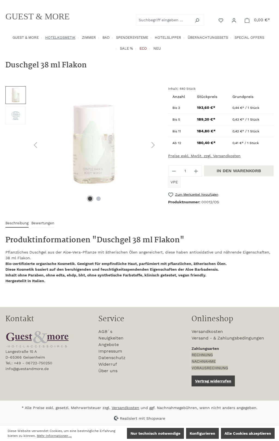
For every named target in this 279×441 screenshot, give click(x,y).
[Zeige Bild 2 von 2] (98, 198)
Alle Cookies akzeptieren (248, 433)
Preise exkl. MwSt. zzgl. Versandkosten (204, 156)
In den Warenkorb (239, 170)
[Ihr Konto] (234, 19)
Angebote (108, 344)
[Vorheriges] (35, 145)
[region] (81, 145)
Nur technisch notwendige (155, 433)
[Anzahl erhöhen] (196, 171)
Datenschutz (112, 357)
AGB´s (105, 331)
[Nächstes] (153, 145)
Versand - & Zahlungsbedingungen (228, 338)
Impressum (110, 351)
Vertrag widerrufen (213, 381)
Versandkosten (207, 331)
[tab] (17, 223)
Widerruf (107, 364)
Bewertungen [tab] (42, 223)
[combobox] (164, 20)
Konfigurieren (202, 433)
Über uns (107, 370)
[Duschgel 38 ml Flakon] (94, 145)
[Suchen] (197, 20)
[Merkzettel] (221, 19)
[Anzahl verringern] (174, 171)
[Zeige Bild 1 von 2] (90, 198)
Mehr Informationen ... (54, 436)
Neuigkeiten (110, 338)
